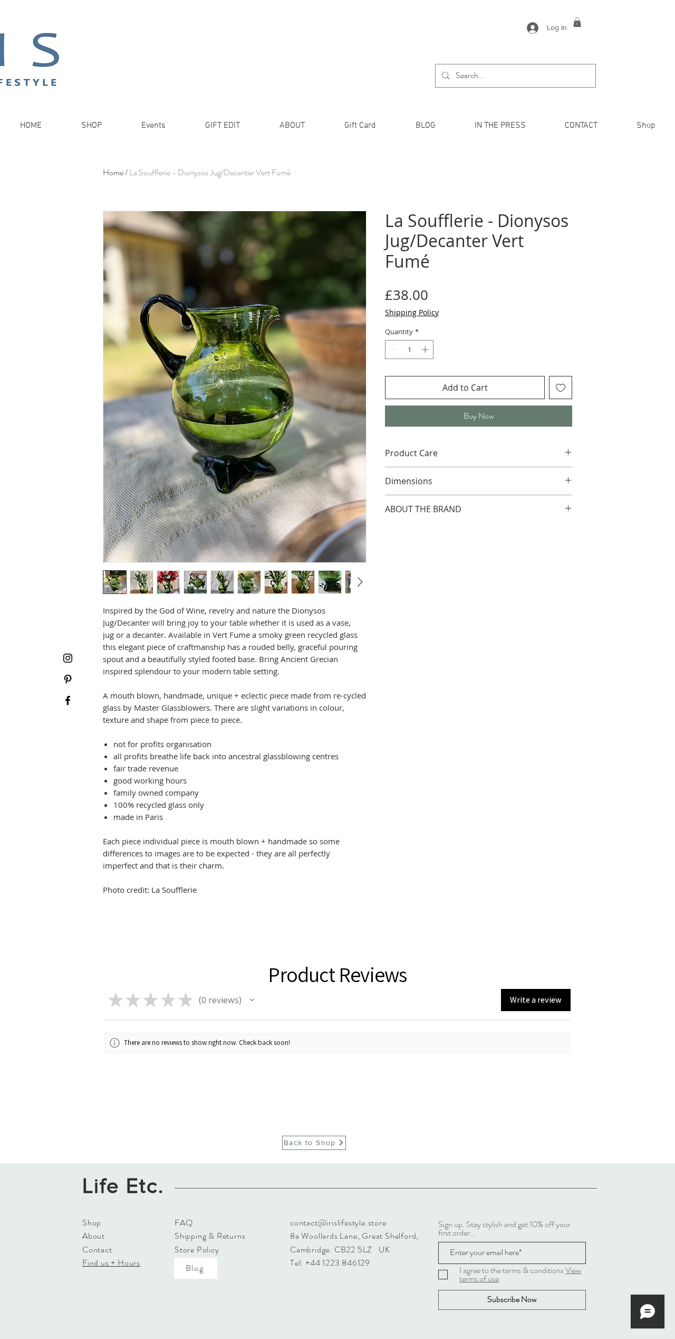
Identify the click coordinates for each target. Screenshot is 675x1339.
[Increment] (426, 350)
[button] (577, 22)
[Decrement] (393, 350)
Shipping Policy (412, 312)
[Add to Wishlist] (560, 387)
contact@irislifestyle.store (338, 1223)
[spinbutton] (409, 350)
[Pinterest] (68, 679)
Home (113, 172)
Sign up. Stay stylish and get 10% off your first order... (504, 1228)
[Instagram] (68, 658)
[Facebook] (68, 700)
